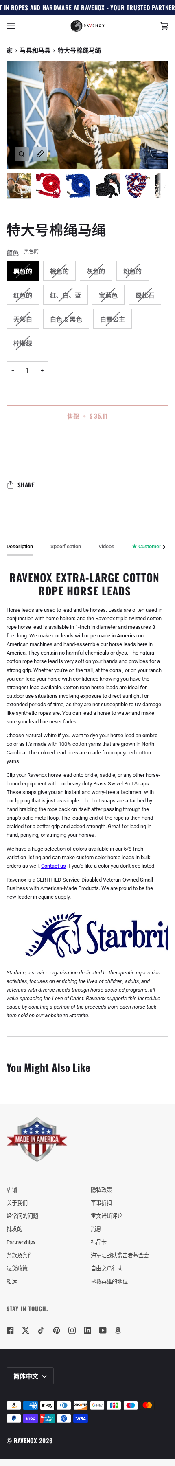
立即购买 (87, 449)
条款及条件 (20, 1255)
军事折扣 (101, 1203)
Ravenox (25, 1440)
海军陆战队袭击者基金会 (120, 1255)
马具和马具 (35, 49)
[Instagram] (72, 1330)
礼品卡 (99, 1242)
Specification (65, 546)
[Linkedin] (87, 1330)
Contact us (53, 866)
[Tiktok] (41, 1330)
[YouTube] (103, 1330)
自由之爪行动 (106, 1268)
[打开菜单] (19, 26)
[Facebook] (10, 1330)
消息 (96, 1229)
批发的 (14, 1229)
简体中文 (26, 1375)
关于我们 (17, 1203)
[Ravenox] (37, 1139)
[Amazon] (118, 1330)
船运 (12, 1282)
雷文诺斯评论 (106, 1216)
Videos (106, 546)
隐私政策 (101, 1190)
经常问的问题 (22, 1216)
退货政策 (17, 1268)
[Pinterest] (56, 1330)
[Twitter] (25, 1330)
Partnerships (21, 1242)
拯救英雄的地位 (109, 1282)
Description (20, 546)
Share (26, 484)
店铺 (12, 1190)
